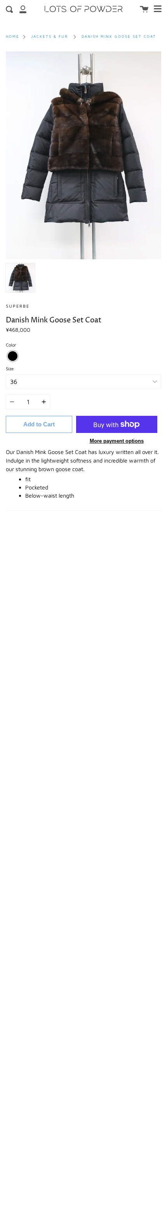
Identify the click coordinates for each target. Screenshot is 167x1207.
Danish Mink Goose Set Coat (119, 36)
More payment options (117, 441)
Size (10, 368)
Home (12, 36)
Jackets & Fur (49, 36)
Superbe (18, 305)
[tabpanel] (83, 155)
